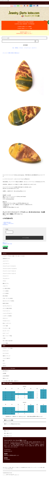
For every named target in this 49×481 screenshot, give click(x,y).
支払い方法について (6, 467)
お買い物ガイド (6, 370)
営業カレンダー (6, 378)
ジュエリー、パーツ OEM (7, 348)
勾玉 (13, 47)
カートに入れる (25, 237)
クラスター (21, 47)
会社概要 (4, 373)
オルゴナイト (34, 47)
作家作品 (16, 47)
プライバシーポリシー (33, 467)
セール (4, 363)
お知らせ (4, 365)
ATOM (11, 468)
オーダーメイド (6, 350)
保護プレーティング (6, 355)
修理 (3, 360)
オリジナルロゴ (6, 353)
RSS (9, 468)
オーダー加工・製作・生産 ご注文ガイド (11, 380)
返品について (5, 242)
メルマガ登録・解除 (41, 467)
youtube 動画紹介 (6, 375)
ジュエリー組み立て (6, 358)
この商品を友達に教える (7, 222)
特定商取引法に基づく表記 (7, 243)
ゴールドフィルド (27, 47)
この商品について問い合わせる (8, 223)
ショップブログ (5, 468)
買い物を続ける (5, 224)
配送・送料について (13, 467)
